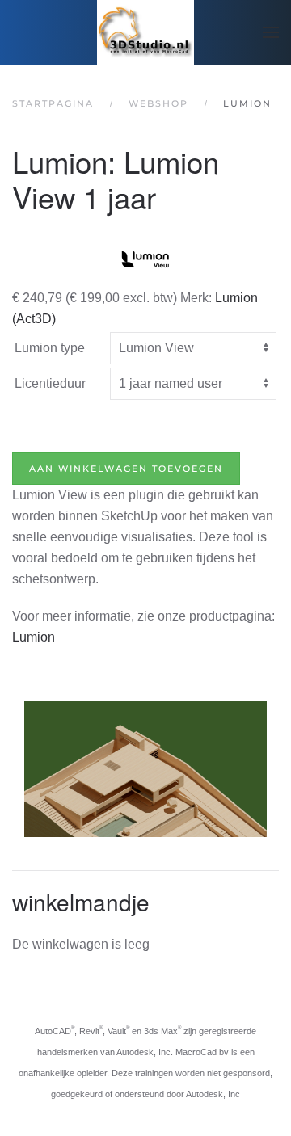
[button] (271, 32)
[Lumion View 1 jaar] (145, 258)
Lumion (33, 637)
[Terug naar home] (145, 32)
